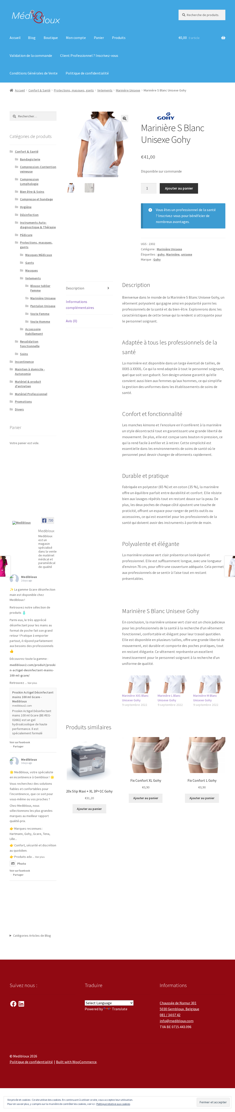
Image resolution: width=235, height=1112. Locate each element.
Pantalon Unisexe (42, 306)
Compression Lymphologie (29, 181)
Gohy (157, 259)
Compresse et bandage (36, 199)
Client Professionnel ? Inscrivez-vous (89, 55)
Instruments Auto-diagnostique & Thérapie (38, 224)
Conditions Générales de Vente (34, 73)
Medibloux (29, 577)
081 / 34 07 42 (170, 1015)
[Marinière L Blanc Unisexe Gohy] (173, 684)
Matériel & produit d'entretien (28, 384)
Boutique (51, 37)
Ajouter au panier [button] (89, 809)
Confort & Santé (39, 90)
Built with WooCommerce (76, 1062)
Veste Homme (40, 321)
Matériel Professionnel (31, 394)
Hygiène (25, 207)
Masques (31, 270)
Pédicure (26, 235)
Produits (119, 37)
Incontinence (24, 362)
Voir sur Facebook (20, 742)
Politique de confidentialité (87, 73)
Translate (119, 1009)
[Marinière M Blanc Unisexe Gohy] (208, 684)
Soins (24, 354)
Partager (18, 746)
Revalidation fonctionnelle (29, 343)
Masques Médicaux (38, 255)
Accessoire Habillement (34, 331)
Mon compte (76, 37)
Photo (21, 864)
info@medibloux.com (176, 1020)
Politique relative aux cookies (113, 1104)
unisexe (186, 254)
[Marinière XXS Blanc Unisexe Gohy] (137, 684)
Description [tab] (75, 288)
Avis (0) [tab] (71, 321)
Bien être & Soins (32, 192)
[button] (124, 118)
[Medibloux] (23, 522)
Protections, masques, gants (74, 90)
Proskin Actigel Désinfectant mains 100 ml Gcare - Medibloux (32, 696)
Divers (19, 409)
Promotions (23, 401)
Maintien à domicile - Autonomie (30, 371)
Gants (29, 263)
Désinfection (29, 215)
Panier (99, 37)
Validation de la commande (31, 55)
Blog (32, 37)
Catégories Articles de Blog (32, 935)
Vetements (104, 90)
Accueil (15, 37)
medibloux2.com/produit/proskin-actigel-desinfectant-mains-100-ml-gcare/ (33, 670)
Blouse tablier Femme (40, 288)
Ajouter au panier (179, 188)
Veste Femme (39, 314)
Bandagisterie (30, 159)
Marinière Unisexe (128, 90)
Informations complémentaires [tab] (80, 304)
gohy (161, 254)
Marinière (172, 254)
